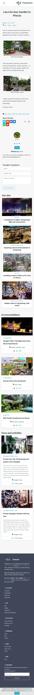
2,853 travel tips (8, 565)
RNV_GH (7, 415)
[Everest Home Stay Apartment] (17, 366)
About (5, 633)
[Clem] (17, 135)
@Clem (17, 139)
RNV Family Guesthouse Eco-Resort (16, 418)
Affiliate (6, 608)
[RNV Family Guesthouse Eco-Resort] (17, 404)
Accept (17, 693)
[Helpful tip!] (29, 121)
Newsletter (7, 625)
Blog (5, 636)
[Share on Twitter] (4, 121)
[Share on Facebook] (10, 121)
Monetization (7, 593)
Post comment (9, 188)
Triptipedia (27, 3)
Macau (14, 25)
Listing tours (7, 610)
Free (24, 114)
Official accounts (8, 623)
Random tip (7, 597)
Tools (5, 659)
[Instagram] (17, 143)
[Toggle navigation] (4, 3)
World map (7, 595)
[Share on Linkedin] (14, 121)
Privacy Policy (29, 690)
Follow (17, 147)
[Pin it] (7, 124)
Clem (5, 23)
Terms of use (7, 649)
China (9, 25)
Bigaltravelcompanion (17, 245)
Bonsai (27, 114)
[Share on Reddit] (7, 121)
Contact (6, 638)
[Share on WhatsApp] (4, 124)
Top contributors (8, 621)
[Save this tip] (25, 121)
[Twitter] (19, 143)
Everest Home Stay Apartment (14, 381)
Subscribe (17, 678)
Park (17, 114)
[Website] (14, 143)
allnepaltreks (8, 378)
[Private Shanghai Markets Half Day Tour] (17, 499)
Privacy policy (7, 646)
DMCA (6, 651)
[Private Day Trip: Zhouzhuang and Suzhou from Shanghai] (17, 445)
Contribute (7, 590)
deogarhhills (8, 338)
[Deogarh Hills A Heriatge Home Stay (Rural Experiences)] (17, 326)
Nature (20, 114)
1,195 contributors (24, 565)
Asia (5, 25)
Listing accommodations (10, 612)
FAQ (5, 605)
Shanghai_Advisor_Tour (11, 456)
